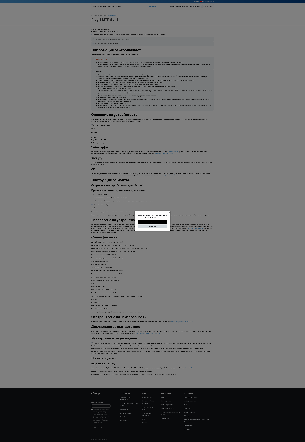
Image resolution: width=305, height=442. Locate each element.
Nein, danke (152, 226)
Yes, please (152, 222)
